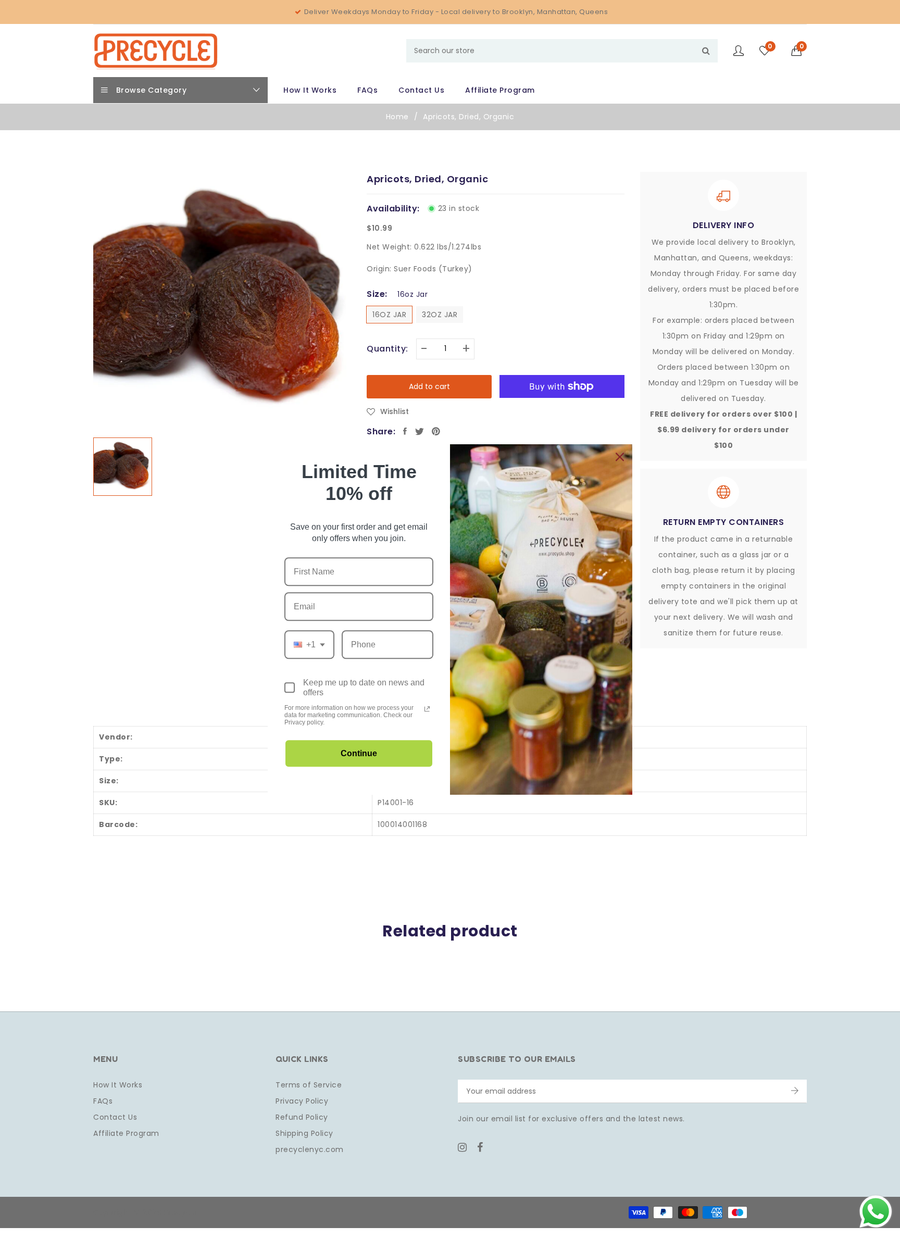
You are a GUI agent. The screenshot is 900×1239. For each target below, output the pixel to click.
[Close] (619, 456)
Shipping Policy (304, 1133)
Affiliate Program (126, 1133)
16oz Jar (389, 314)
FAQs (103, 1101)
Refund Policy (302, 1117)
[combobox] (562, 50)
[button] (799, 50)
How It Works (117, 1085)
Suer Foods (415, 269)
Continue (359, 753)
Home (397, 116)
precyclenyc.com (310, 1149)
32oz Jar (439, 314)
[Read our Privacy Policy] (427, 709)
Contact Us (115, 1117)
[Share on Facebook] (405, 431)
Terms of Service (309, 1085)
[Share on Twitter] (419, 431)
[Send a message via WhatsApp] (876, 1212)
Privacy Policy (302, 1101)
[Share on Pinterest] (436, 431)
